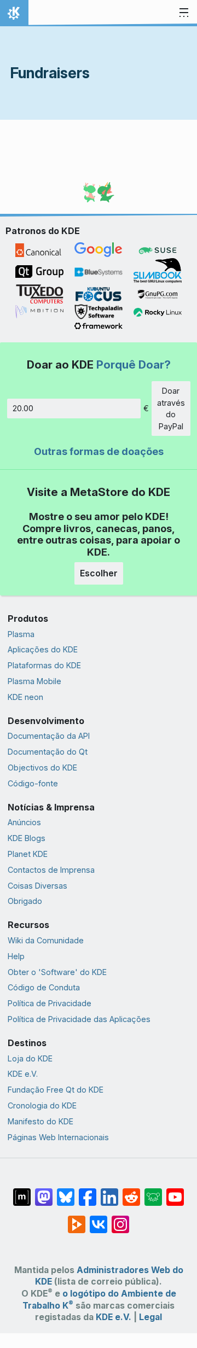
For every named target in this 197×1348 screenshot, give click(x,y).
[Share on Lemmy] (153, 1191)
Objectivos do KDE (42, 767)
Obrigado (25, 901)
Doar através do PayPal (171, 408)
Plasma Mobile (34, 681)
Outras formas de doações (99, 451)
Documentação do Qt (48, 751)
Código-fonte (33, 783)
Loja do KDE (30, 1058)
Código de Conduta (44, 987)
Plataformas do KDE (44, 665)
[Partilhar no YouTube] (175, 1191)
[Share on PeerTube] (76, 1219)
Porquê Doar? (133, 364)
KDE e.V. (23, 1073)
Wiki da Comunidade (46, 940)
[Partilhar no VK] (98, 1219)
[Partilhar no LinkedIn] (109, 1191)
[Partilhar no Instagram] (120, 1219)
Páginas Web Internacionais (58, 1137)
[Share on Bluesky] (65, 1191)
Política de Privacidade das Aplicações (79, 1019)
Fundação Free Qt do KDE (55, 1089)
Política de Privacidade (49, 1003)
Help (16, 956)
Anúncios (24, 822)
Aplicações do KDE (43, 649)
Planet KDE (28, 854)
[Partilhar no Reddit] (131, 1191)
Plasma (21, 634)
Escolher (99, 573)
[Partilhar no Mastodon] (44, 1191)
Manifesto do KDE (40, 1121)
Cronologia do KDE (42, 1105)
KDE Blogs (26, 838)
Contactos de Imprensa (51, 869)
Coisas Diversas (37, 885)
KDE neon (25, 697)
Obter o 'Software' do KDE (57, 972)
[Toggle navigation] (184, 13)
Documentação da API (49, 735)
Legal (150, 1317)
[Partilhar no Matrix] (22, 1191)
